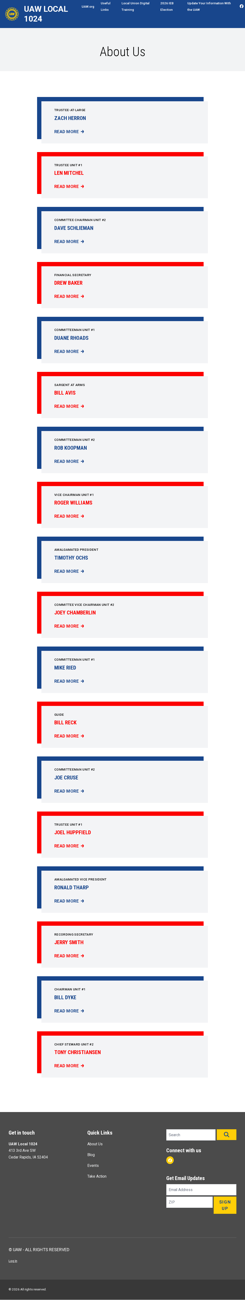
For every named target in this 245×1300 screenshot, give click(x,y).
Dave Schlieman (73, 228)
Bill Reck (65, 722)
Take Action (96, 1176)
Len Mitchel (69, 173)
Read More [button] (69, 132)
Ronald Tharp (71, 887)
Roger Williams (73, 503)
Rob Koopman (70, 448)
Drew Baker (68, 283)
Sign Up (225, 1205)
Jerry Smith (69, 942)
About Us (95, 1144)
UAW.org (88, 6)
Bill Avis (65, 393)
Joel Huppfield (72, 832)
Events (93, 1165)
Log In (13, 1261)
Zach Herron (70, 118)
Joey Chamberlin (75, 612)
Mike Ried (65, 667)
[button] (226, 1134)
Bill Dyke (65, 997)
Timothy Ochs (71, 558)
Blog (91, 1154)
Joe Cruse (66, 777)
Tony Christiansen (77, 1052)
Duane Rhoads (71, 338)
